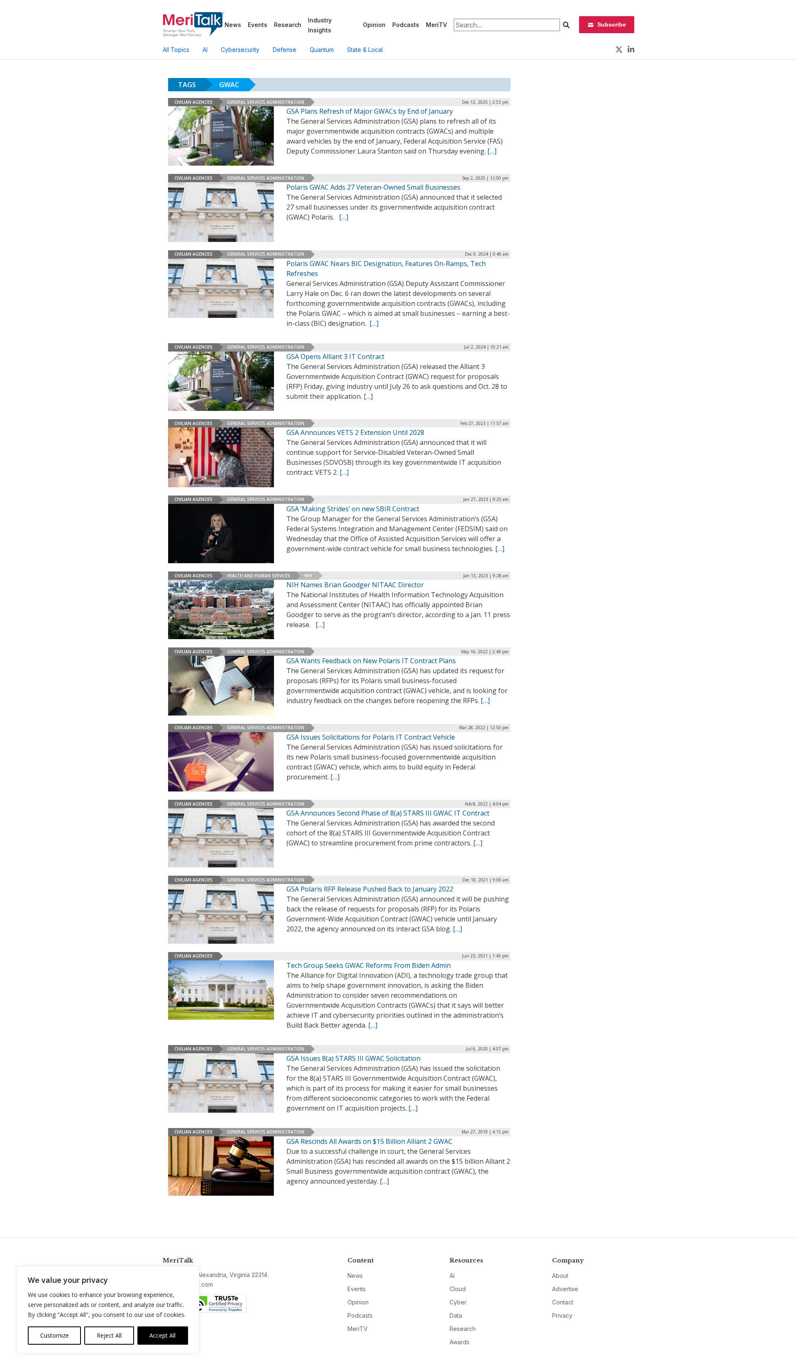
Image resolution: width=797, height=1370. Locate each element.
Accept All (162, 1335)
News (233, 24)
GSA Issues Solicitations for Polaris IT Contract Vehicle (370, 737)
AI (205, 49)
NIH (308, 576)
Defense (284, 49)
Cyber (458, 1302)
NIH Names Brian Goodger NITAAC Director (355, 584)
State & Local (365, 49)
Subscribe (611, 24)
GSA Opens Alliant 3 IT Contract (335, 356)
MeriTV (436, 24)
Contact (562, 1302)
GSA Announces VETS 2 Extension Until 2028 (355, 432)
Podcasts (405, 24)
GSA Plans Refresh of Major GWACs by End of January (369, 111)
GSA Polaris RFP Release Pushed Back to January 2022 (369, 889)
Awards (459, 1342)
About (560, 1275)
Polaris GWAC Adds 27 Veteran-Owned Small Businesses (373, 187)
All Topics (176, 49)
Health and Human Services (258, 576)
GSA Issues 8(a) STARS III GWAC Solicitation (353, 1058)
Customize (54, 1335)
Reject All (109, 1335)
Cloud (458, 1288)
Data (456, 1315)
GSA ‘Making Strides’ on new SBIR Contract (352, 508)
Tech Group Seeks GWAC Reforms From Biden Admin (368, 965)
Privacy (562, 1315)
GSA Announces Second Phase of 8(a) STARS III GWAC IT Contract (387, 813)
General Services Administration (265, 102)
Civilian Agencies (193, 102)
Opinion (374, 24)
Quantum (322, 49)
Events (257, 24)
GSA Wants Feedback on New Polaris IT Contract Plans (371, 660)
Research (287, 24)
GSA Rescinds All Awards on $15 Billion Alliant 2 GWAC (369, 1141)
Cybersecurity (240, 49)
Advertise (565, 1288)
